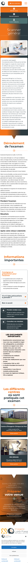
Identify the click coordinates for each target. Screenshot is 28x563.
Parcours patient (14, 515)
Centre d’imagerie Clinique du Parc (14, 426)
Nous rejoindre (15, 3)
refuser (14, 551)
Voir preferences (14, 555)
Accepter (14, 547)
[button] (26, 536)
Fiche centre (14, 433)
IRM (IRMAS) (14, 457)
